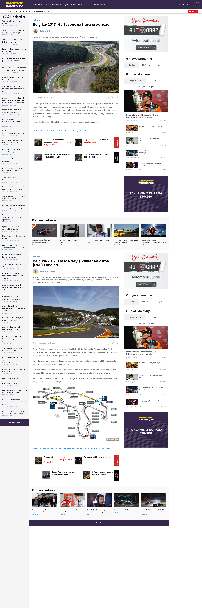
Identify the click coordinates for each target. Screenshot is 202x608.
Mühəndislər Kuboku (42, 11)
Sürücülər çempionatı (22, 11)
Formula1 (36, 5)
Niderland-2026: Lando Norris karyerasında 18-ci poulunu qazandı (13, 121)
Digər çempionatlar (71, 5)
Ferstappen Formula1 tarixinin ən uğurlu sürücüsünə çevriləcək (14, 188)
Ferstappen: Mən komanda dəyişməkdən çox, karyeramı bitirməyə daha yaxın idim (13, 381)
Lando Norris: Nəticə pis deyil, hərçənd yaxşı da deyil (13, 141)
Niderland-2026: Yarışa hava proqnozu (12, 78)
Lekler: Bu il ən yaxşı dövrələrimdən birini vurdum (13, 246)
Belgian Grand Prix (42, 131)
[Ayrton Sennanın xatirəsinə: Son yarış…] (132, 140)
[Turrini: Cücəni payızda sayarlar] (132, 128)
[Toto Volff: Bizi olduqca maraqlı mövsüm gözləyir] (99, 500)
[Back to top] (195, 601)
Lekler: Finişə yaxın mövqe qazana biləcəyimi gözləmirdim (14, 151)
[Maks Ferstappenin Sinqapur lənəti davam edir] (132, 165)
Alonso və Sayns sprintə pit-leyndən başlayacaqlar (12, 179)
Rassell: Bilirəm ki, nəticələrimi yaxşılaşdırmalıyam (13, 370)
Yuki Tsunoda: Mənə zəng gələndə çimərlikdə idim (12, 349)
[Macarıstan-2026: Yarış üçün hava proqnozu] (126, 230)
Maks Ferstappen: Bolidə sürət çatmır (13, 237)
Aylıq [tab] (160, 65)
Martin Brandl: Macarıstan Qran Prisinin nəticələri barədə (142, 116)
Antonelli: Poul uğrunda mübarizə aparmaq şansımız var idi (14, 88)
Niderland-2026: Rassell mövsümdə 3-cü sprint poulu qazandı (13, 275)
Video (194, 11)
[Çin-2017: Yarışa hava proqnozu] (72, 230)
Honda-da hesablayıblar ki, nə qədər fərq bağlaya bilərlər (13, 412)
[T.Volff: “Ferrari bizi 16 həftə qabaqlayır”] (153, 500)
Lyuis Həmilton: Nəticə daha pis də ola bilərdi (14, 50)
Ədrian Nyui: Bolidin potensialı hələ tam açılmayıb (13, 41)
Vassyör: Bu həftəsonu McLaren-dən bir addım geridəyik (14, 31)
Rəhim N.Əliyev (47, 31)
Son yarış (7, 11)
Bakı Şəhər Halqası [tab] (146, 87)
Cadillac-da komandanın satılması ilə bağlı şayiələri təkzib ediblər (14, 402)
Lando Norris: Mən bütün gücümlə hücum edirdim (11, 111)
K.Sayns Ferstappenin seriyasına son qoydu (151, 152)
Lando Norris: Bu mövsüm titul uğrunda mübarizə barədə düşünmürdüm (13, 360)
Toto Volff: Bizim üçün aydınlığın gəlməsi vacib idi (14, 22)
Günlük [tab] (132, 65)
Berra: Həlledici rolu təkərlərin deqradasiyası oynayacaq (13, 207)
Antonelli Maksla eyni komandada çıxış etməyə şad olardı (13, 308)
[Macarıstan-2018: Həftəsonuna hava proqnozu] (153, 230)
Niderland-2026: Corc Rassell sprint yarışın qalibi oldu (13, 169)
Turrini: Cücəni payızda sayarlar (150, 126)
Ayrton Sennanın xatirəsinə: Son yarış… (151, 139)
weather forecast (89, 131)
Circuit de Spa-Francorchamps (65, 131)
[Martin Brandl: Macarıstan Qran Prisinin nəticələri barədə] (146, 101)
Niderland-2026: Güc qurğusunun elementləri (11, 298)
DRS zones (105, 448)
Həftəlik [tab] (146, 65)
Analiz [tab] (156, 81)
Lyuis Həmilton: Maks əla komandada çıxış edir (11, 328)
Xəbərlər (37, 20)
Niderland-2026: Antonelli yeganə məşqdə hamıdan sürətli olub (14, 287)
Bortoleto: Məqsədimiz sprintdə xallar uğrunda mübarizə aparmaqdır (14, 217)
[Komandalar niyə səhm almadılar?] (72, 500)
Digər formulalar (51, 5)
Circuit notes (87, 448)
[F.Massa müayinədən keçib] (99, 230)
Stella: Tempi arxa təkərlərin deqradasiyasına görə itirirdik (13, 132)
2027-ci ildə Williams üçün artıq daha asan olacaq (13, 197)
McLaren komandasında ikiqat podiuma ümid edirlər (13, 59)
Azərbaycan (97, 5)
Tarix (86, 5)
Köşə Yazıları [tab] (135, 81)
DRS (96, 448)
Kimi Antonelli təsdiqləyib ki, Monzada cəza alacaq (12, 319)
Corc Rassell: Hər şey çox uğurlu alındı (14, 265)
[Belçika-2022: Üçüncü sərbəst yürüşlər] (44, 230)
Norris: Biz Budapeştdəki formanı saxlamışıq (11, 256)
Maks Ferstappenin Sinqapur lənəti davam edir (150, 164)
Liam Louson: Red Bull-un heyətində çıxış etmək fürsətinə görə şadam (14, 338)
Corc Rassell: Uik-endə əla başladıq (12, 160)
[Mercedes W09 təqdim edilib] (126, 500)
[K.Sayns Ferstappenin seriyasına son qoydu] (132, 153)
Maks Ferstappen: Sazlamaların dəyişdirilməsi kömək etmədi (14, 69)
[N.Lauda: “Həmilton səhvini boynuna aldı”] (44, 500)
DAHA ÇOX (14, 422)
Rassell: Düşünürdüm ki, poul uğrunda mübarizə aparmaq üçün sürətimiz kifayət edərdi (13, 100)
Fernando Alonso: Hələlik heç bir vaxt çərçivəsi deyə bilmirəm (14, 391)
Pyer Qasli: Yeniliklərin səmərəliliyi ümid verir (10, 228)
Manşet (116, 512)
